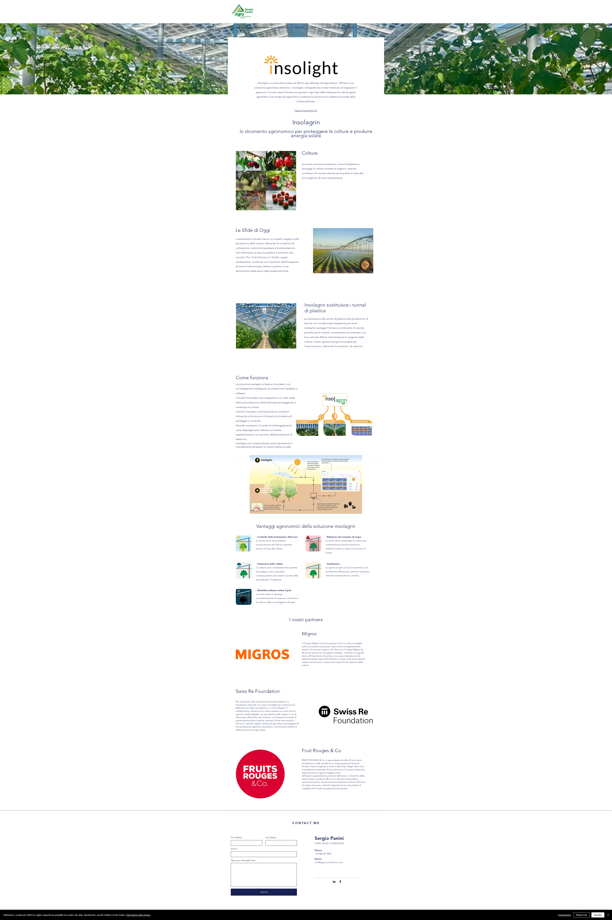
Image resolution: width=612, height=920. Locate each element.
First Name (236, 837)
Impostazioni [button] (564, 914)
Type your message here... (244, 860)
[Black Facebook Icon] (340, 881)
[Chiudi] (608, 914)
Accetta (598, 914)
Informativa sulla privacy (138, 914)
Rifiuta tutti (581, 914)
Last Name (271, 837)
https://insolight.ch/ (306, 110)
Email (233, 849)
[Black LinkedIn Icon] (334, 881)
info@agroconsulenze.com (329, 862)
